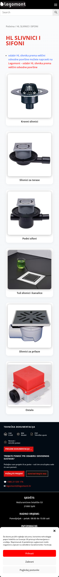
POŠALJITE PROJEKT (14, 473)
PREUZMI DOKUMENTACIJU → (18, 449)
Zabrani (29, 561)
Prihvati (29, 553)
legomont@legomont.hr (18, 485)
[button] (54, 530)
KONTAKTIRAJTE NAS (37, 473)
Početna (10, 26)
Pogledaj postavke (29, 569)
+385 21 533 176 (15, 481)
